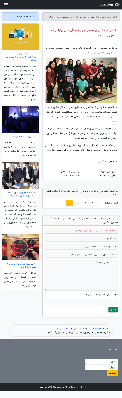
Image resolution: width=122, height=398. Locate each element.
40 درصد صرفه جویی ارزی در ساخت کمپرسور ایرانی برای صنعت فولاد (21, 194)
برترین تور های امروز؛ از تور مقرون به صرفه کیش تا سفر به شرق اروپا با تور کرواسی (21, 57)
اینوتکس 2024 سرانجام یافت (24, 136)
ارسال (113, 309)
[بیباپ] (109, 4)
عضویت (112, 373)
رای (69, 203)
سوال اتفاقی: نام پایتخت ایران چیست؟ (99, 294)
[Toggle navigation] (6, 5)
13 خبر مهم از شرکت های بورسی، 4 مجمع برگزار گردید (21, 266)
